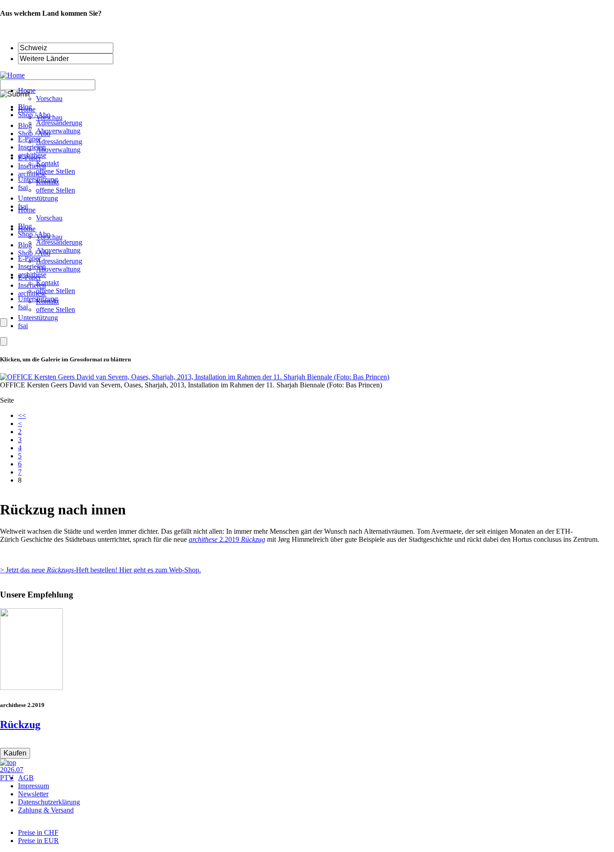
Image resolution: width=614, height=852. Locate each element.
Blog (25, 226)
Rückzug (20, 724)
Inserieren (32, 266)
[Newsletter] (3, 341)
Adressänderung (59, 242)
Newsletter (33, 794)
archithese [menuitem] (32, 155)
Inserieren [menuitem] (32, 147)
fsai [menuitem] (23, 187)
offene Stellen (55, 290)
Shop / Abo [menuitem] (34, 115)
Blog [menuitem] (25, 106)
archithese (32, 274)
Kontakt (47, 282)
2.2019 (227, 539)
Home (27, 210)
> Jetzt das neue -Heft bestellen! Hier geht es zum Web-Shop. (100, 570)
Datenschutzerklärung (49, 802)
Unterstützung (38, 299)
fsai (23, 307)
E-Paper (29, 258)
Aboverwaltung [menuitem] (58, 131)
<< (22, 415)
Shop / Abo (34, 234)
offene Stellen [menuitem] (55, 171)
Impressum (33, 786)
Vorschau (49, 218)
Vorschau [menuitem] (49, 98)
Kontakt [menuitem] (47, 163)
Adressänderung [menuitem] (59, 123)
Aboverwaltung (58, 250)
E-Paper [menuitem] (29, 139)
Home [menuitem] (27, 90)
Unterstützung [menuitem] (38, 179)
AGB (26, 778)
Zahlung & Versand (46, 810)
